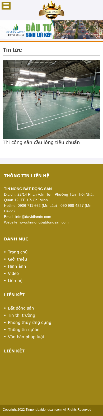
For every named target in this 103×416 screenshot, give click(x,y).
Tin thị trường (21, 315)
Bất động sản (21, 308)
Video (13, 273)
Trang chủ (18, 251)
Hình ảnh (17, 266)
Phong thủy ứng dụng (29, 322)
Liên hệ (15, 280)
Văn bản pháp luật (26, 336)
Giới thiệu (17, 259)
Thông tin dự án (24, 329)
